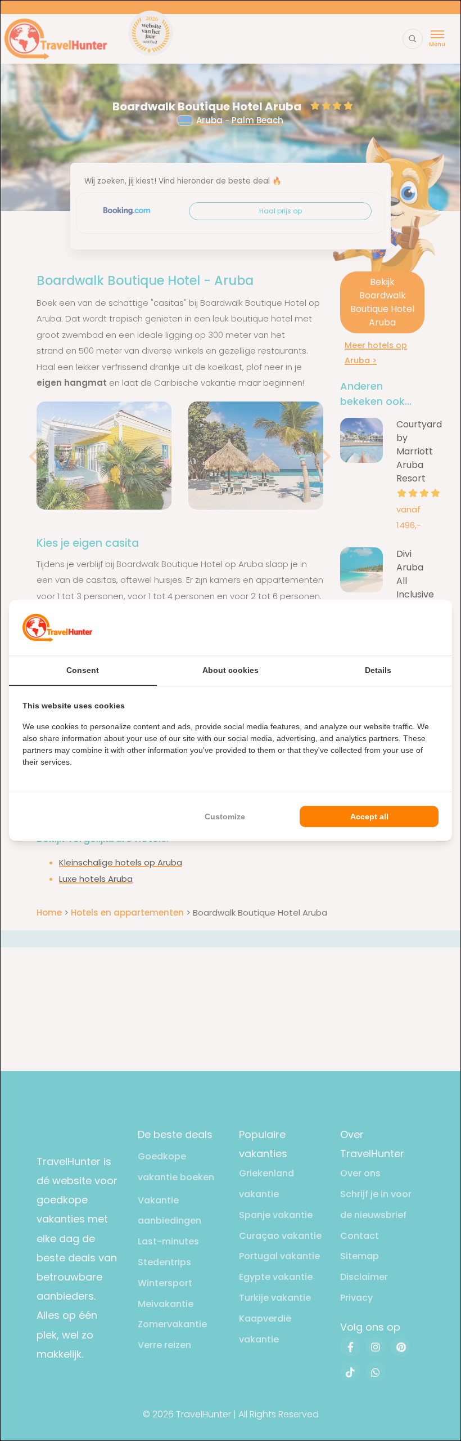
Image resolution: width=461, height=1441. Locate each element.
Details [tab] (378, 670)
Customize (225, 816)
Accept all (369, 816)
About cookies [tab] (230, 670)
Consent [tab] (82, 670)
